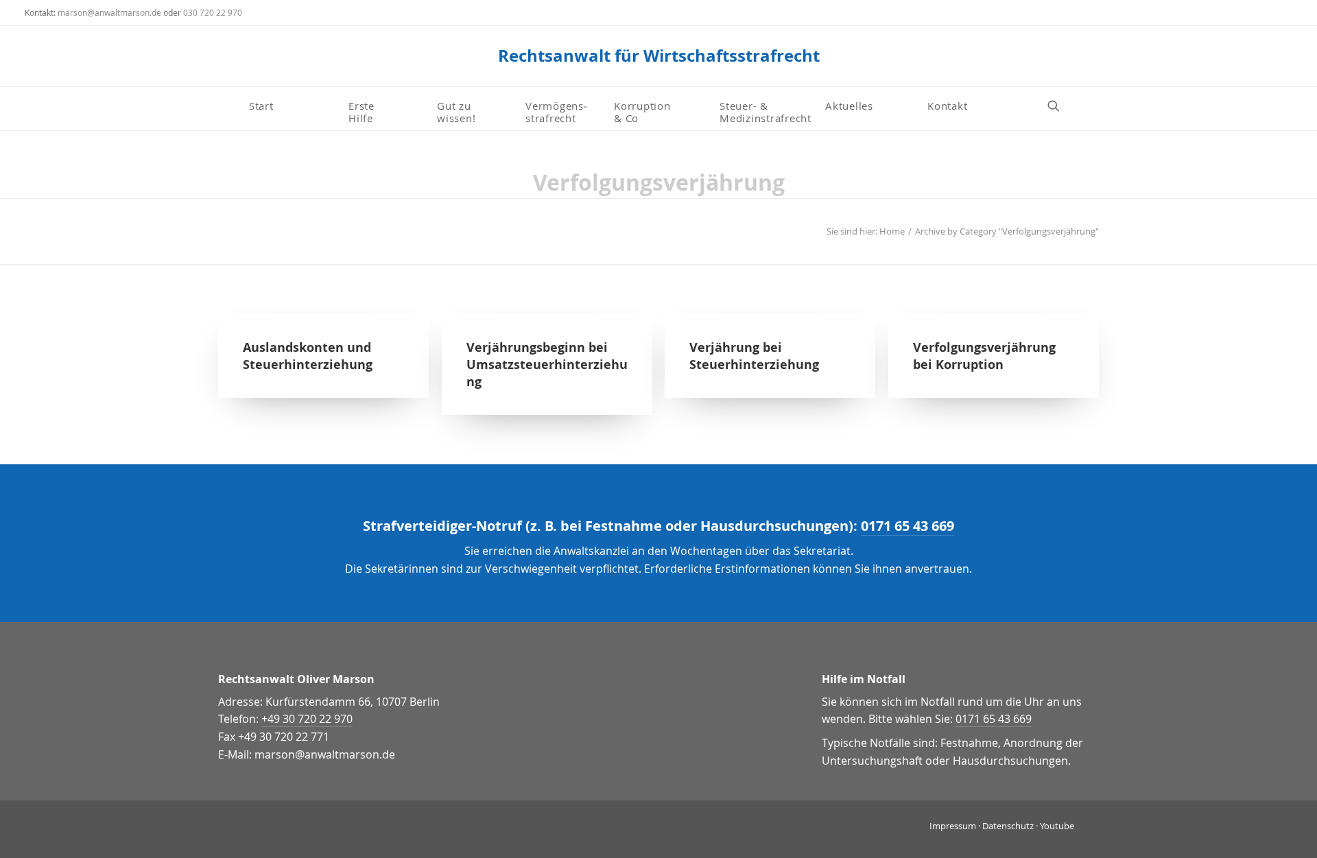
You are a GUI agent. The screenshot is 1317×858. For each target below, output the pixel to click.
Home (892, 231)
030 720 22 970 (212, 12)
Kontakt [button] (947, 105)
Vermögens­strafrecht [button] (556, 111)
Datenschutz (1008, 826)
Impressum (952, 826)
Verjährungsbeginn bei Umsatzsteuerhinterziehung (547, 364)
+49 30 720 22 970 (307, 718)
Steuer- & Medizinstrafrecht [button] (765, 111)
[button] (1059, 105)
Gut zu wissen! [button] (456, 111)
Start (261, 105)
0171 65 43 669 (907, 525)
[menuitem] (293, 105)
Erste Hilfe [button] (363, 111)
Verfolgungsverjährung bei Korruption (984, 356)
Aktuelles (849, 105)
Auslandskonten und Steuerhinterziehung (307, 356)
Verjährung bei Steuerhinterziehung (754, 356)
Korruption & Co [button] (642, 111)
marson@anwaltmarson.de (109, 12)
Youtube (1057, 826)
